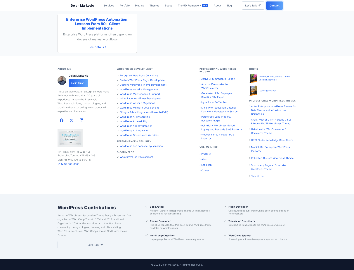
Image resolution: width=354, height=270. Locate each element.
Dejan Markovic (82, 5)
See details (96, 47)
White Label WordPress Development (141, 98)
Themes (154, 5)
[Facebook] (62, 120)
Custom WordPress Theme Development (143, 84)
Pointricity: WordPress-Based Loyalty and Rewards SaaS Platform (221, 127)
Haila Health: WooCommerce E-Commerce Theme (269, 131)
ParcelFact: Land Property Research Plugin (216, 118)
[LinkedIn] (81, 120)
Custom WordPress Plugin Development (143, 80)
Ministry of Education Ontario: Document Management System (219, 109)
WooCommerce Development (136, 156)
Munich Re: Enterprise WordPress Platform (270, 149)
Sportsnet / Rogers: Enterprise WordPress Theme (269, 167)
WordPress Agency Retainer (136, 125)
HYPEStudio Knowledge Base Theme (272, 140)
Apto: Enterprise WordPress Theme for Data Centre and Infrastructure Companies (273, 110)
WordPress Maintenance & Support (140, 93)
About (217, 5)
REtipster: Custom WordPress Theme (272, 158)
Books (168, 5)
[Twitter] (71, 120)
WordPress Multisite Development (139, 107)
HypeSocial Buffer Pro (214, 102)
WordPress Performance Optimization (141, 146)
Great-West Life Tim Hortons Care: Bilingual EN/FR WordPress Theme (271, 121)
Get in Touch (77, 83)
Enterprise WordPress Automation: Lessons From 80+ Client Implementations (97, 23)
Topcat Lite (257, 176)
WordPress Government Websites (139, 135)
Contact (275, 5)
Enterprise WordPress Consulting (139, 75)
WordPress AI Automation (134, 130)
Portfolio (125, 5)
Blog (229, 5)
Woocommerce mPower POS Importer (217, 136)
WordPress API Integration (135, 116)
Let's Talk (251, 5)
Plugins (139, 5)
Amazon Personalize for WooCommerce (215, 86)
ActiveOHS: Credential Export (218, 78)
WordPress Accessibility (133, 121)
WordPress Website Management (139, 89)
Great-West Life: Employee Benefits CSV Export (216, 95)
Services (109, 5)
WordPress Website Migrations (137, 103)
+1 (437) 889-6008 (68, 164)
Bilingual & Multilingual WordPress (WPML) (144, 112)
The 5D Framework (189, 5)
